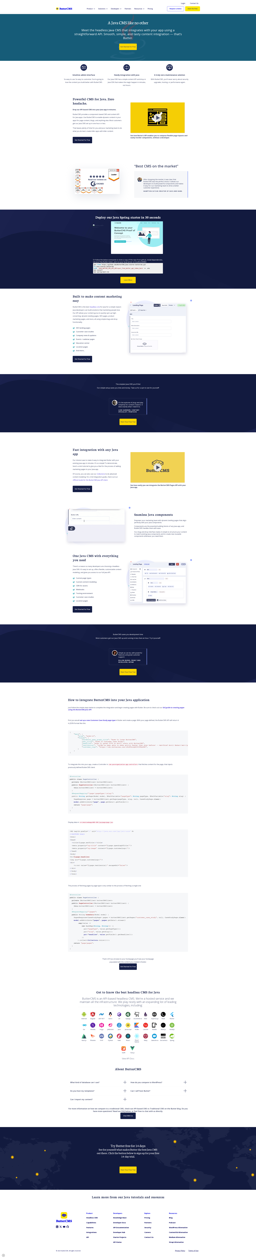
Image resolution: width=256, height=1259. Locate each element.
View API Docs (128, 1058)
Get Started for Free (128, 47)
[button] (4, 1255)
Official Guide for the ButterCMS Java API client (90, 480)
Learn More (128, 280)
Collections (101, 474)
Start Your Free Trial (128, 422)
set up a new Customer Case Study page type (97, 720)
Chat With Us (128, 1116)
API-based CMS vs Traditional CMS (149, 1108)
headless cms (95, 307)
